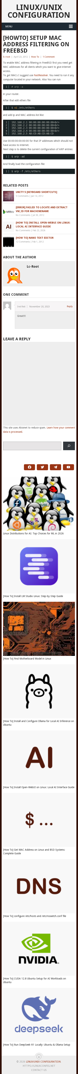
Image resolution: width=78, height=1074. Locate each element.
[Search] (69, 446)
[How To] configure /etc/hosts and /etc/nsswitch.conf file (34, 916)
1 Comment (49, 56)
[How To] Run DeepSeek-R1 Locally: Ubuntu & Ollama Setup (36, 1044)
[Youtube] (68, 467)
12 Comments (23, 241)
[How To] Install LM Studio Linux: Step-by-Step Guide (33, 596)
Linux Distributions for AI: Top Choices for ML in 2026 (33, 533)
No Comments (23, 215)
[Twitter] (42, 467)
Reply (70, 306)
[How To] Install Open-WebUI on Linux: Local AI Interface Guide (38, 787)
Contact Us (39, 1070)
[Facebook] (29, 467)
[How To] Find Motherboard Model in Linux (27, 658)
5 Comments (22, 196)
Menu (8, 26)
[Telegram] (55, 467)
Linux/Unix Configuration (39, 11)
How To (35, 56)
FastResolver (41, 75)
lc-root (6, 56)
